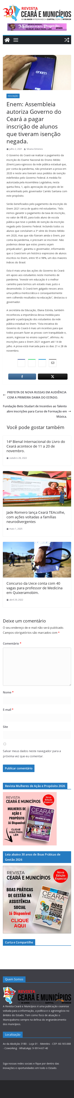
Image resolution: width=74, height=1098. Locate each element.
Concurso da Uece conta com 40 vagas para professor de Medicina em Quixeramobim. (34, 588)
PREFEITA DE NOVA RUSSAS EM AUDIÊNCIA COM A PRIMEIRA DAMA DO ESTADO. (36, 394)
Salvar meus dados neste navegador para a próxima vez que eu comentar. (32, 753)
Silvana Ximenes (35, 148)
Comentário (12, 643)
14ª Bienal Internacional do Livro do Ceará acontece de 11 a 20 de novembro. (35, 446)
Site (5, 727)
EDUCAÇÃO (13, 96)
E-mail (8, 710)
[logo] (37, 988)
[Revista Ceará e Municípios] (7, 40)
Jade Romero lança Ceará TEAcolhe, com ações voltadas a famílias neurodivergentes (35, 517)
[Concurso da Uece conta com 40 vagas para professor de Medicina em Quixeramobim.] (37, 544)
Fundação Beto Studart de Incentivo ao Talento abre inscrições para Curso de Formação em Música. (35, 411)
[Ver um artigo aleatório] (67, 40)
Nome (8, 692)
